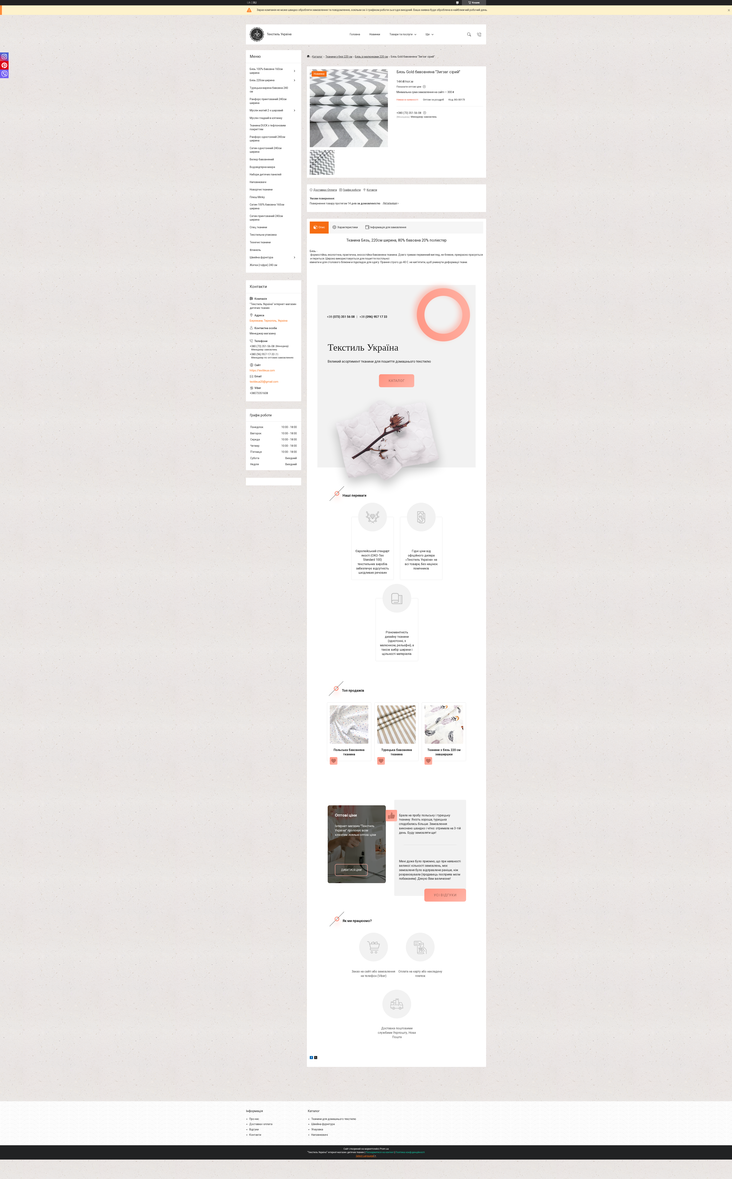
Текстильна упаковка (263, 234)
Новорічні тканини (261, 189)
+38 (341, 317)
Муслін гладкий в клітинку (266, 118)
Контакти (255, 1134)
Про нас (254, 1118)
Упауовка (317, 1129)
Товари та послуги (401, 34)
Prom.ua (384, 1149)
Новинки (374, 34)
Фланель (255, 249)
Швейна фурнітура (261, 257)
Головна (355, 34)
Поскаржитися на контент (380, 1152)
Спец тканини (258, 227)
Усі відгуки (445, 895)
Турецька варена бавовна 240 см (269, 89)
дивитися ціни (351, 869)
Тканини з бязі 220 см (338, 56)
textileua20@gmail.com (264, 381)
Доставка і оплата (260, 1124)
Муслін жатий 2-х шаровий (266, 110)
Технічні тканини (260, 242)
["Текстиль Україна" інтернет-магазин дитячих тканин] (257, 34)
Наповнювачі (258, 182)
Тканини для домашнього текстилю (333, 1118)
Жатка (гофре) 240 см (263, 265)
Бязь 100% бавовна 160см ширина (266, 70)
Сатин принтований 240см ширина (266, 217)
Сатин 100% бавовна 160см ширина (267, 206)
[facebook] (311, 1058)
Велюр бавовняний (262, 159)
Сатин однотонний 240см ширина (266, 150)
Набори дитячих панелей (265, 174)
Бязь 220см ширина (262, 80)
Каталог (317, 56)
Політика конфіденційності (410, 1152)
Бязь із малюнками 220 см (371, 56)
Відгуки (254, 1129)
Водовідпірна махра (262, 167)
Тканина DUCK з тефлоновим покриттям (268, 127)
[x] (315, 1058)
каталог (396, 381)
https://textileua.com (262, 370)
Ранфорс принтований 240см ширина (268, 101)
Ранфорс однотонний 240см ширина (267, 138)
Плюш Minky (257, 197)
